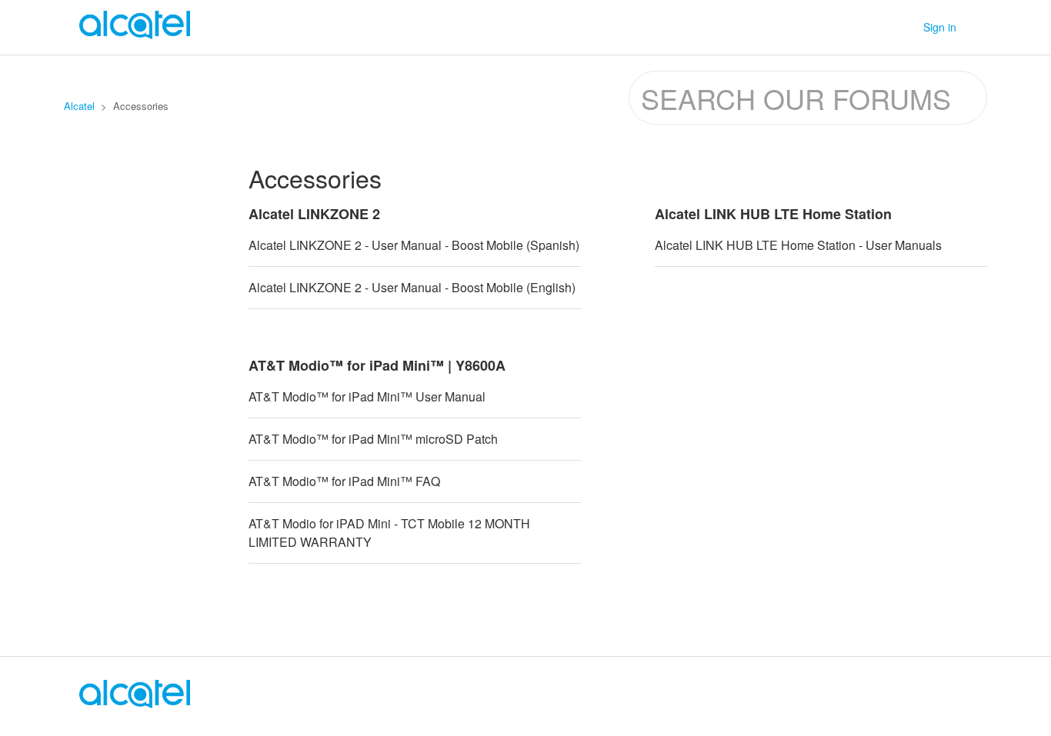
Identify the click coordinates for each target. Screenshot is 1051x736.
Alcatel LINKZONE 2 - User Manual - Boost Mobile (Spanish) (414, 245)
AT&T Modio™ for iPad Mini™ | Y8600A (377, 365)
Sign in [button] (939, 27)
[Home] (134, 703)
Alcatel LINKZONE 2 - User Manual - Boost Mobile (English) (412, 287)
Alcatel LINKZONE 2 (314, 214)
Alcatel (79, 105)
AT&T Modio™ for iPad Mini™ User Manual (367, 396)
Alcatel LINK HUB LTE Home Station (773, 214)
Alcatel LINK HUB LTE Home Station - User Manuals (798, 245)
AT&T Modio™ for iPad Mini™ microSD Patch (373, 439)
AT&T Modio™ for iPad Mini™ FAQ (344, 481)
